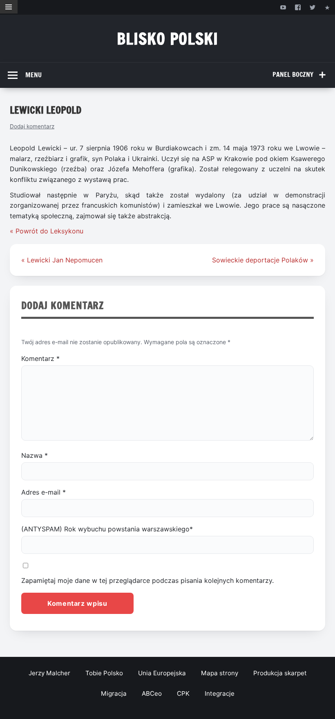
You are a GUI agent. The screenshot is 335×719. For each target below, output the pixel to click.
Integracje (219, 693)
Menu (33, 74)
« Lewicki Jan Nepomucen (62, 260)
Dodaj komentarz (32, 126)
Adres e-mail (43, 492)
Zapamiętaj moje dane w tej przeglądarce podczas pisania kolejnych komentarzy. (147, 580)
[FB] (297, 7)
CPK (183, 693)
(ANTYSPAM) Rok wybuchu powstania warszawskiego (107, 529)
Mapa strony (219, 673)
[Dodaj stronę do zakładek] (327, 7)
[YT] (283, 7)
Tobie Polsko (104, 673)
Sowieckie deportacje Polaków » (263, 260)
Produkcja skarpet (280, 673)
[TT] (313, 7)
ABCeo (152, 693)
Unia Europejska (162, 673)
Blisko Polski (168, 38)
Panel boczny (292, 74)
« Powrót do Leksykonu (46, 231)
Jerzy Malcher (49, 673)
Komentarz (40, 358)
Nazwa (34, 455)
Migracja (114, 693)
